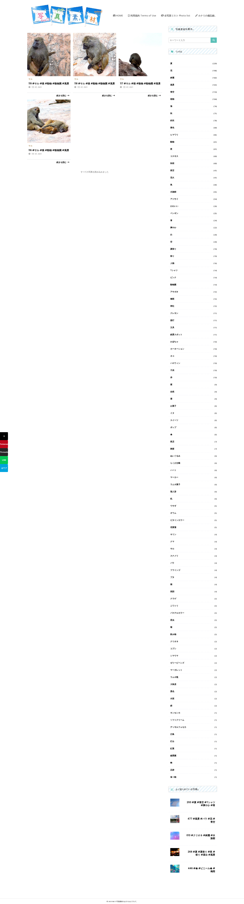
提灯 (172, 320)
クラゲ (173, 598)
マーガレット (176, 669)
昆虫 (172, 620)
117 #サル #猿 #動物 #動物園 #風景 (140, 83)
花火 (172, 177)
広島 (172, 734)
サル (31, 79)
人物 (172, 263)
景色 (172, 691)
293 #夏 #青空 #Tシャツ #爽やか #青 (201, 804)
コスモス (174, 156)
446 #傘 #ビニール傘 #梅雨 (201, 870)
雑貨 (172, 448)
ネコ (172, 355)
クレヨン (174, 313)
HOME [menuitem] (119, 15)
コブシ (173, 648)
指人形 (173, 491)
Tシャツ (174, 270)
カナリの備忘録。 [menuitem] (207, 15)
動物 (172, 141)
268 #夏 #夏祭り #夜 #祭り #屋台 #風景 (201, 853)
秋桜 (172, 163)
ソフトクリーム (177, 719)
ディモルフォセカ (178, 727)
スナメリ (174, 555)
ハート (173, 470)
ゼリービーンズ (177, 662)
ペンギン (174, 213)
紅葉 (172, 748)
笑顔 (172, 591)
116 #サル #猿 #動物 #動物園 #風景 (49, 150)
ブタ (172, 577)
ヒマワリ (174, 134)
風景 (172, 84)
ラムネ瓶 (174, 677)
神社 (172, 306)
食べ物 (173, 777)
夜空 (172, 170)
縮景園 (173, 755)
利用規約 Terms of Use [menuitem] (143, 15)
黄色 (172, 127)
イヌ (172, 413)
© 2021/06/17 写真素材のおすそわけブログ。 (122, 901)
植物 (172, 99)
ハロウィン (175, 363)
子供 (172, 370)
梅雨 (172, 298)
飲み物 (173, 634)
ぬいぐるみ (175, 455)
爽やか (173, 227)
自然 (172, 391)
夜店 (172, 441)
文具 (172, 327)
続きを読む (61, 95)
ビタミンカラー (177, 520)
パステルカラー (177, 612)
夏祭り (173, 248)
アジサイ (174, 198)
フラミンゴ (175, 570)
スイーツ (174, 420)
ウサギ (173, 505)
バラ (172, 562)
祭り (172, 256)
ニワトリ (174, 605)
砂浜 (172, 120)
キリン (173, 534)
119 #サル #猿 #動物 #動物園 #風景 (49, 83)
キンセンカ (175, 712)
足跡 (172, 769)
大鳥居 (173, 684)
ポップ (173, 427)
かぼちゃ (174, 341)
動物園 (173, 284)
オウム (173, 512)
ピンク (173, 277)
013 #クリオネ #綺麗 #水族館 (200, 837)
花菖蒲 (173, 527)
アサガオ (174, 291)
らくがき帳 (175, 463)
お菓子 (173, 405)
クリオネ (174, 641)
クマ (172, 541)
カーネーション (177, 348)
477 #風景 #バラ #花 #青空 (201, 820)
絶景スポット (176, 334)
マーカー (174, 477)
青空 (172, 91)
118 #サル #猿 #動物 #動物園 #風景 (94, 83)
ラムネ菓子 (175, 484)
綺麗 (172, 77)
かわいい (174, 206)
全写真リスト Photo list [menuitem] (177, 15)
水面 (172, 698)
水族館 (173, 191)
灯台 (172, 741)
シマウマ (174, 655)
